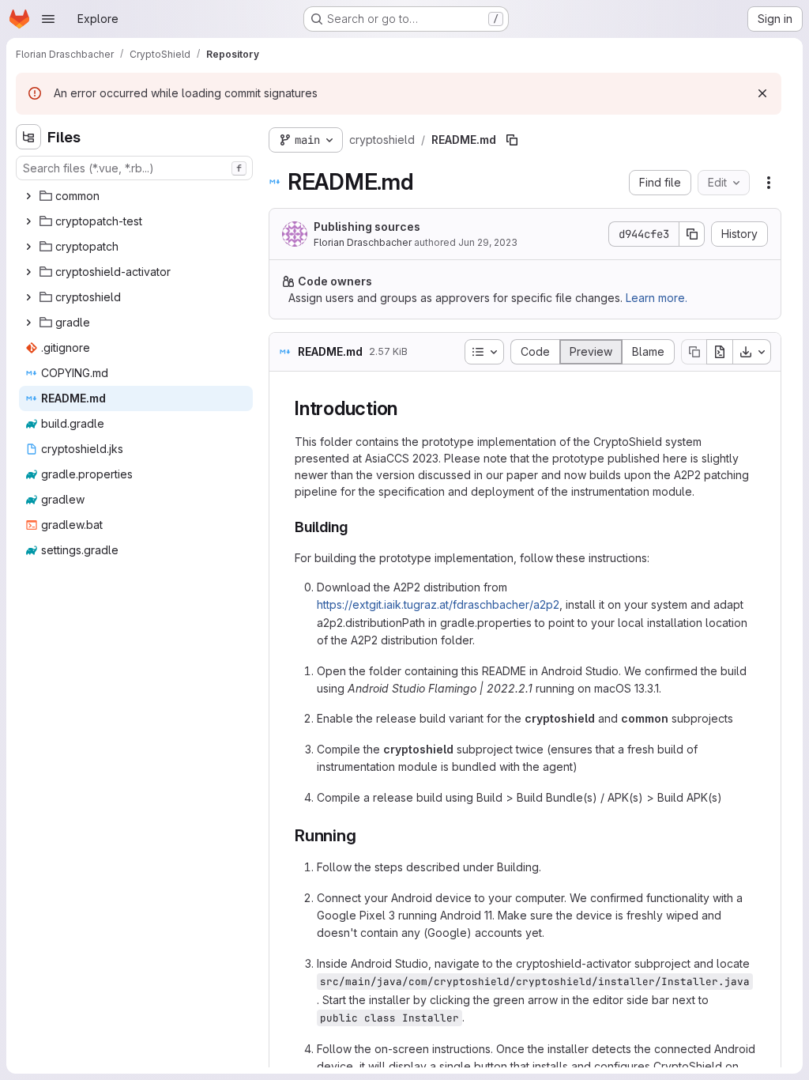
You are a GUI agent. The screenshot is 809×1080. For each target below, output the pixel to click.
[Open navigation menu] (48, 19)
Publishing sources (367, 226)
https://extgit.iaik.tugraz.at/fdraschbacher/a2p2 (438, 604)
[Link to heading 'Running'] (365, 835)
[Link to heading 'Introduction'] (407, 408)
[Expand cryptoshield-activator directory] (28, 271)
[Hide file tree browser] (28, 136)
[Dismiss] (762, 93)
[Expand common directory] (28, 196)
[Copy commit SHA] (692, 234)
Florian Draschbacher (363, 242)
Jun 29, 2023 (487, 242)
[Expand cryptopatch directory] (28, 246)
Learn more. (656, 297)
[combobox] (134, 168)
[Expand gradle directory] (28, 322)
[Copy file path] (512, 140)
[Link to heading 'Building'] (355, 527)
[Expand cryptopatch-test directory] (28, 221)
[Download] (752, 351)
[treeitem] (136, 196)
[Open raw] (719, 351)
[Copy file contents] (693, 351)
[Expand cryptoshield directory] (28, 297)
